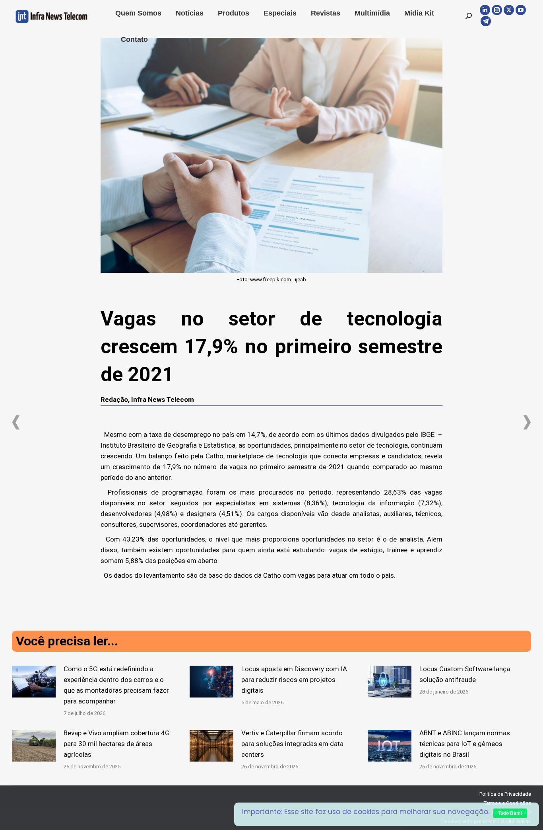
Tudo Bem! (510, 813)
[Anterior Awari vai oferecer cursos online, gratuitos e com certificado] (16, 422)
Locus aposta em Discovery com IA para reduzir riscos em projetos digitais (294, 679)
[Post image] (34, 682)
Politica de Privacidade (505, 794)
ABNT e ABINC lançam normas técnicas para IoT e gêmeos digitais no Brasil (464, 743)
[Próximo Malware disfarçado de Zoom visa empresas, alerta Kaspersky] (527, 422)
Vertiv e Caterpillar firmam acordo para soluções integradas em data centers (292, 743)
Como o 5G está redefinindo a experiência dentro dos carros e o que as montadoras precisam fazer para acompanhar (116, 685)
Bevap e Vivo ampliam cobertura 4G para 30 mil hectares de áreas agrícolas (117, 743)
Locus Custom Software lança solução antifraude (464, 674)
